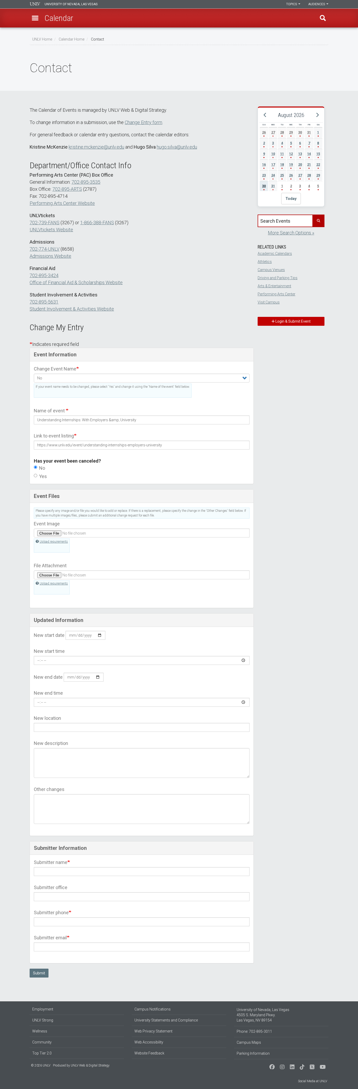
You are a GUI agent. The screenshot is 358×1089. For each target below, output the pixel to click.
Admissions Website (50, 256)
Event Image (47, 523)
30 (300, 132)
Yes (43, 476)
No (42, 468)
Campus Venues (271, 270)
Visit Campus (269, 302)
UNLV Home (42, 39)
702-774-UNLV (44, 249)
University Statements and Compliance (166, 1020)
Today (291, 198)
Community (42, 1042)
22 (318, 164)
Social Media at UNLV (312, 1081)
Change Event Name (55, 369)
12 (291, 154)
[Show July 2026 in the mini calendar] (265, 115)
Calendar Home (71, 39)
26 (264, 132)
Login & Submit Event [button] (293, 321)
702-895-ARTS (67, 189)
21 (309, 164)
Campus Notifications (152, 1009)
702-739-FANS (44, 222)
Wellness (39, 1031)
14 (309, 154)
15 (318, 154)
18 (282, 164)
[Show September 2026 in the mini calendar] (317, 115)
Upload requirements (54, 541)
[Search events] (318, 221)
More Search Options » (291, 232)
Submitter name (50, 862)
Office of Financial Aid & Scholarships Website (76, 282)
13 (300, 154)
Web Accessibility (148, 1042)
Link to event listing (54, 436)
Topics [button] (292, 4)
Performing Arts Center (276, 294)
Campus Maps (249, 1042)
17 (273, 164)
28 (282, 132)
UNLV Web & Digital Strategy (90, 1065)
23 (264, 175)
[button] (35, 18)
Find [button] (322, 18)
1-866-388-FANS (97, 222)
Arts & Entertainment (274, 286)
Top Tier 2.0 (42, 1053)
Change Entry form (143, 122)
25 (282, 175)
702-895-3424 (44, 275)
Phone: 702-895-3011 (254, 1031)
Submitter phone (51, 912)
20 (300, 164)
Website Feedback (149, 1053)
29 (291, 132)
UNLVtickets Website (51, 229)
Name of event (50, 410)
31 (309, 132)
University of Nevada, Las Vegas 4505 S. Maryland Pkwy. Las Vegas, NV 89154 (263, 1015)
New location (47, 718)
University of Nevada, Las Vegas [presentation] (71, 4)
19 (291, 164)
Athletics (265, 262)
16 (264, 164)
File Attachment (50, 565)
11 (282, 154)
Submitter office (50, 887)
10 (273, 154)
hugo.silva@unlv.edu (177, 147)
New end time (48, 693)
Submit (39, 973)
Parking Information (253, 1053)
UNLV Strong (42, 1020)
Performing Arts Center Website (62, 203)
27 (273, 132)
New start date (49, 635)
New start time (49, 651)
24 (273, 175)
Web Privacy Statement (153, 1031)
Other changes (49, 789)
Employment (42, 1009)
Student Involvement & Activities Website (72, 309)
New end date (48, 677)
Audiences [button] (317, 4)
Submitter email (50, 937)
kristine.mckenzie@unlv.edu (96, 147)
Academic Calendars (275, 253)
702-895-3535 (86, 182)
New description (51, 743)
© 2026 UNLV (40, 1065)
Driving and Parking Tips (277, 278)
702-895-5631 (44, 302)
